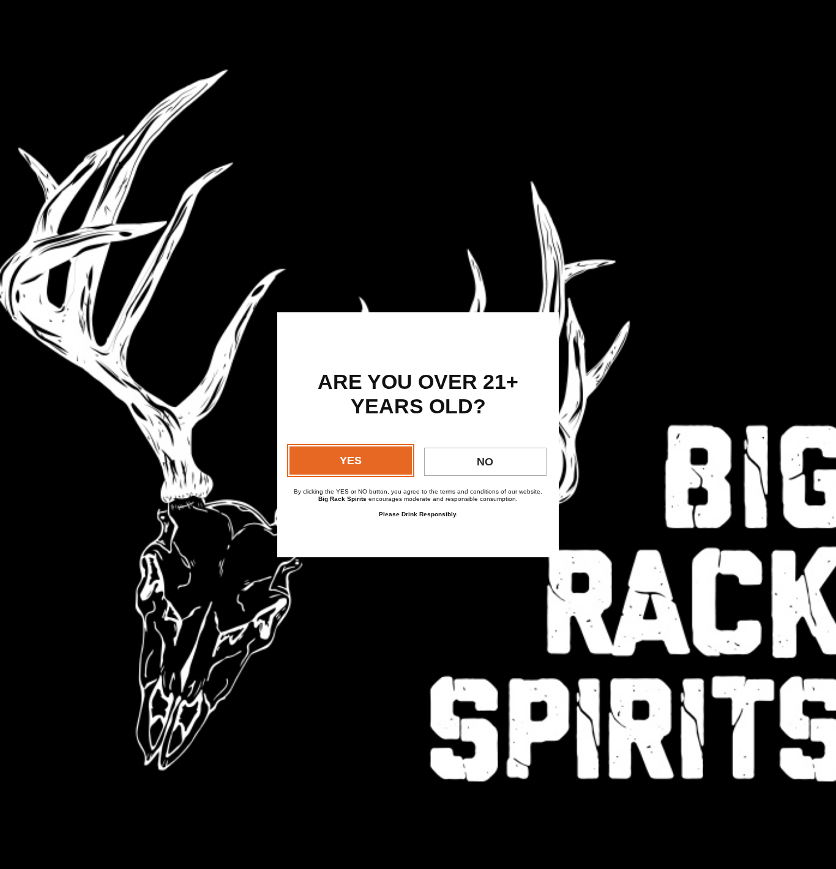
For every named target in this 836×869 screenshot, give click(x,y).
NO (485, 462)
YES (351, 460)
